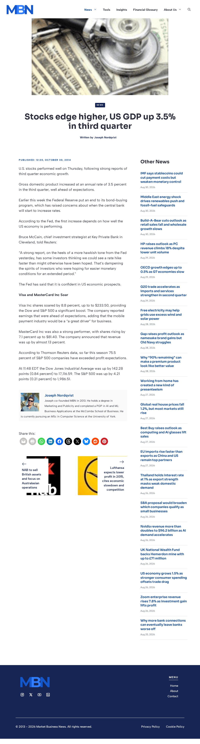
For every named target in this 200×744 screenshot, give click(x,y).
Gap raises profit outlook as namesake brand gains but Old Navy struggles (162, 338)
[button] (189, 9)
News (88, 9)
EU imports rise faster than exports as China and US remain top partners (161, 456)
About (174, 691)
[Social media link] (22, 695)
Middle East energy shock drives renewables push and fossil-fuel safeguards (162, 201)
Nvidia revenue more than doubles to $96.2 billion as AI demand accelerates (163, 530)
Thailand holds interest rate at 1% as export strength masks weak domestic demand (162, 481)
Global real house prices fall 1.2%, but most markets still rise (162, 408)
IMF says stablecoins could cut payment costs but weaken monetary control (161, 177)
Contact (173, 696)
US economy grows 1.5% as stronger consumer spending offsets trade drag (163, 577)
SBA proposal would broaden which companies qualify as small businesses (163, 507)
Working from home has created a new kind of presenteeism (159, 385)
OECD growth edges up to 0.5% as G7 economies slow (162, 269)
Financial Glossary (145, 9)
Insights (121, 9)
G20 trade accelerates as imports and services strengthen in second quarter (163, 291)
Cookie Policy (175, 726)
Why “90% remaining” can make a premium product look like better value (160, 361)
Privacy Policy (150, 726)
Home (174, 685)
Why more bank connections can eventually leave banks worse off (163, 625)
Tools (106, 9)
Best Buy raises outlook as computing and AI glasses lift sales (163, 432)
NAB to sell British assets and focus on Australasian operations (31, 478)
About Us (170, 9)
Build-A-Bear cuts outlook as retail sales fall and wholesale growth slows (163, 224)
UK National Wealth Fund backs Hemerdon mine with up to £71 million (162, 554)
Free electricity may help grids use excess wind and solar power (161, 314)
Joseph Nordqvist (105, 137)
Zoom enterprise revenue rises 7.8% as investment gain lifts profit (163, 601)
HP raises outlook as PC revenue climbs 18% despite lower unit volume (162, 248)
